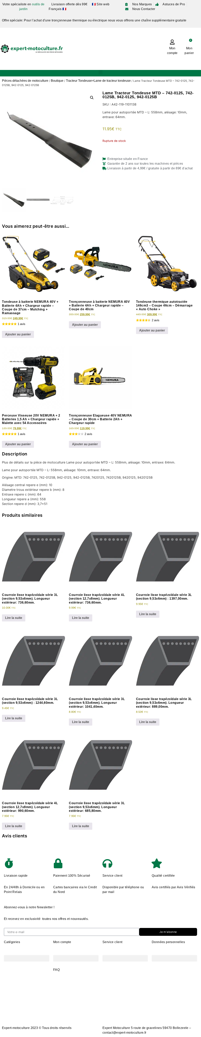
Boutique (57, 80)
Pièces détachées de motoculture (25, 80)
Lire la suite (13, 617)
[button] (100, 72)
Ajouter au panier (18, 334)
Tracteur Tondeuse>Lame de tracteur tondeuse (98, 80)
